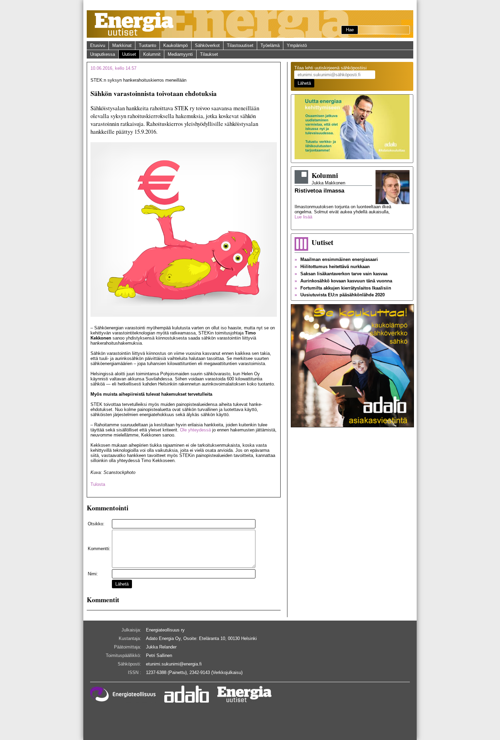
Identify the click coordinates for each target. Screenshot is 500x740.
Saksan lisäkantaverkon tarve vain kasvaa (341, 273)
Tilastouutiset (240, 45)
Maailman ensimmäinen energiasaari (336, 259)
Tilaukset (209, 54)
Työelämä (270, 45)
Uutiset (129, 54)
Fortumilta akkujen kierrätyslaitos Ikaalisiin (343, 288)
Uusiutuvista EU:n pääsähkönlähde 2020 (340, 294)
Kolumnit (152, 54)
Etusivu (97, 45)
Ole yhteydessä (195, 429)
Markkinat (122, 45)
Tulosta (97, 484)
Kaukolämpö (175, 45)
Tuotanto (147, 45)
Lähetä (122, 584)
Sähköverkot (207, 45)
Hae (350, 29)
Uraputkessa (102, 54)
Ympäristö (297, 45)
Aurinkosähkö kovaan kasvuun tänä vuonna (343, 280)
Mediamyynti (180, 54)
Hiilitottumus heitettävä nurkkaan (332, 266)
